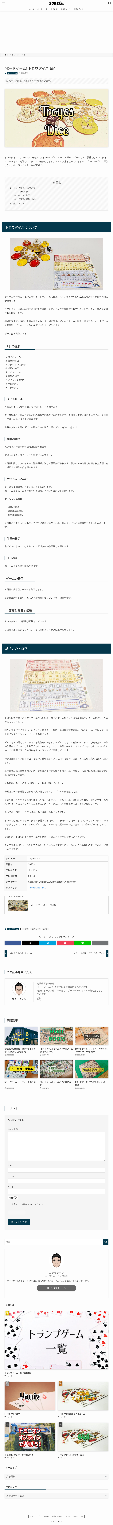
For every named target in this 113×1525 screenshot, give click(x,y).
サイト (11, 1187)
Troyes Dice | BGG (37, 888)
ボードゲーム (12, 73)
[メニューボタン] (3, 3)
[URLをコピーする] (100, 943)
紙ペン (45, 929)
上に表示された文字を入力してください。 (26, 1204)
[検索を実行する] (105, 1242)
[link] (39, 999)
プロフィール (43, 1516)
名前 (10, 1165)
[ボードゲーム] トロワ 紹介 (43, 905)
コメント (13, 1129)
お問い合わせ (57, 1516)
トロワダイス (35, 929)
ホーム (32, 1516)
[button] (13, 943)
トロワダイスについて (24, 188)
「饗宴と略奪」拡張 (27, 199)
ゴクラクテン (19, 999)
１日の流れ (23, 191)
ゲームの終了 (24, 195)
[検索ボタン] (109, 3)
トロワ (25, 929)
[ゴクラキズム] (56, 3)
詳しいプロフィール (56, 1288)
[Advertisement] (56, 32)
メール (11, 1176)
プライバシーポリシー (74, 1516)
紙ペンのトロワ (21, 203)
